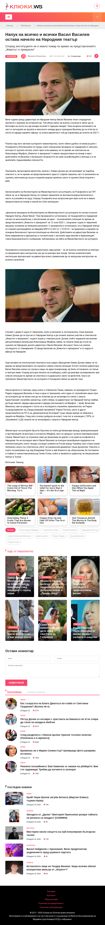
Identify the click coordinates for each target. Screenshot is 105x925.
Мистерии (30, 828)
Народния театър (90, 530)
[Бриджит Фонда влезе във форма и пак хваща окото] (19, 620)
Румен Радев (59, 536)
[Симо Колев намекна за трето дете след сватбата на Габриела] (52, 620)
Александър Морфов (29, 530)
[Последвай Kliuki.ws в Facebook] (97, 6)
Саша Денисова (77, 536)
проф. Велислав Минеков (19, 536)
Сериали (30, 811)
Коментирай (16, 682)
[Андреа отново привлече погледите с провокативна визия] (85, 576)
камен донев (42, 536)
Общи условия (51, 899)
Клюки (22, 700)
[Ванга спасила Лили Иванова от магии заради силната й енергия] (85, 620)
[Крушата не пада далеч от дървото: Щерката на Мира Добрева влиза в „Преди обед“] (52, 576)
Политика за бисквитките (51, 907)
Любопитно (26, 26)
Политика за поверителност (51, 903)
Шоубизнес (31, 845)
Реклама (51, 891)
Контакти (51, 895)
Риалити (30, 862)
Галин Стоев (13, 542)
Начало (10, 26)
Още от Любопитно (20, 551)
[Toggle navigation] (8, 17)
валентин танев (51, 530)
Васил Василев (70, 530)
